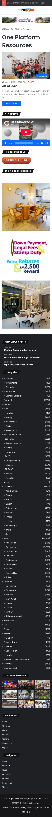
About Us (6, 726)
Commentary (12, 586)
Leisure (9, 521)
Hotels (9, 655)
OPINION (8, 581)
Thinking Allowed (14, 616)
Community (11, 547)
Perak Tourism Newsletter (17, 659)
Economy (10, 555)
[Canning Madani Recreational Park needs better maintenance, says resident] (9, 704)
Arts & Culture (12, 491)
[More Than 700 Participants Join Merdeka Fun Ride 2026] (26, 684)
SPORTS (7, 633)
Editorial (9, 594)
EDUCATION (9, 391)
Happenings (9, 439)
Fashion (9, 512)
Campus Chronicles (14, 396)
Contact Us (7, 743)
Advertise (6, 734)
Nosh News (11, 421)
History (9, 473)
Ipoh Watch (11, 599)
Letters (9, 607)
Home (6, 29)
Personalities (11, 573)
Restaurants (11, 430)
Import (7, 482)
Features (8, 404)
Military (9, 568)
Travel (8, 530)
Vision (4, 730)
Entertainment (12, 508)
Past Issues (9, 620)
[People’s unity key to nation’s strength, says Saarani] (9, 684)
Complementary (13, 460)
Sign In (5, 747)
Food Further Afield (12, 434)
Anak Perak (11, 543)
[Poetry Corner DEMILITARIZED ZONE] (26, 694)
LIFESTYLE (9, 486)
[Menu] (48, 11)
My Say (9, 612)
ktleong (7, 82)
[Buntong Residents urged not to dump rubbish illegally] (42, 694)
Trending (8, 664)
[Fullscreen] (46, 143)
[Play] (5, 143)
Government (11, 564)
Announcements (13, 443)
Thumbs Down (10, 642)
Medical (9, 465)
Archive (5, 739)
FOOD (6, 409)
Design (9, 504)
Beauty (9, 495)
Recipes (9, 426)
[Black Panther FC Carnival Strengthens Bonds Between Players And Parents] (9, 694)
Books (9, 499)
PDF (5, 625)
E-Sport (9, 638)
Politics (9, 577)
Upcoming (10, 452)
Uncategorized (10, 668)
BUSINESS (8, 378)
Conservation (12, 551)
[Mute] (41, 143)
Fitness (9, 517)
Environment (11, 560)
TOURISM (8, 646)
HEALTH (7, 456)
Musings (9, 417)
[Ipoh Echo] (26, 10)
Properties (10, 387)
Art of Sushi (10, 86)
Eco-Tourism (11, 651)
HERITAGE (8, 469)
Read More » (11, 103)
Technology (11, 525)
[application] (26, 132)
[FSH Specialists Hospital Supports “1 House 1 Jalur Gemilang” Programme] (42, 704)
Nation (7, 534)
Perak (6, 629)
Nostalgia (10, 478)
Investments (11, 383)
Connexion (11, 590)
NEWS (6, 538)
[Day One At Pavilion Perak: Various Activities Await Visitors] (26, 704)
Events (9, 447)
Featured (8, 400)
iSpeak (9, 603)
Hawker (9, 413)
